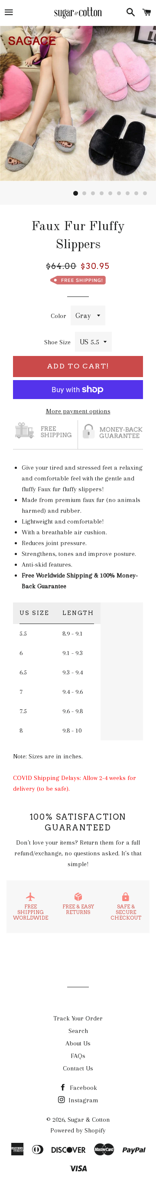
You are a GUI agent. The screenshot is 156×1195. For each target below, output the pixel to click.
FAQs (78, 1056)
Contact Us (78, 1068)
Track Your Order (78, 1018)
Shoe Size (57, 342)
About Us (78, 1043)
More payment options (78, 411)
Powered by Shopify (78, 1130)
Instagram (82, 1100)
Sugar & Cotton (89, 1119)
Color (58, 316)
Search (78, 1031)
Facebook (82, 1088)
